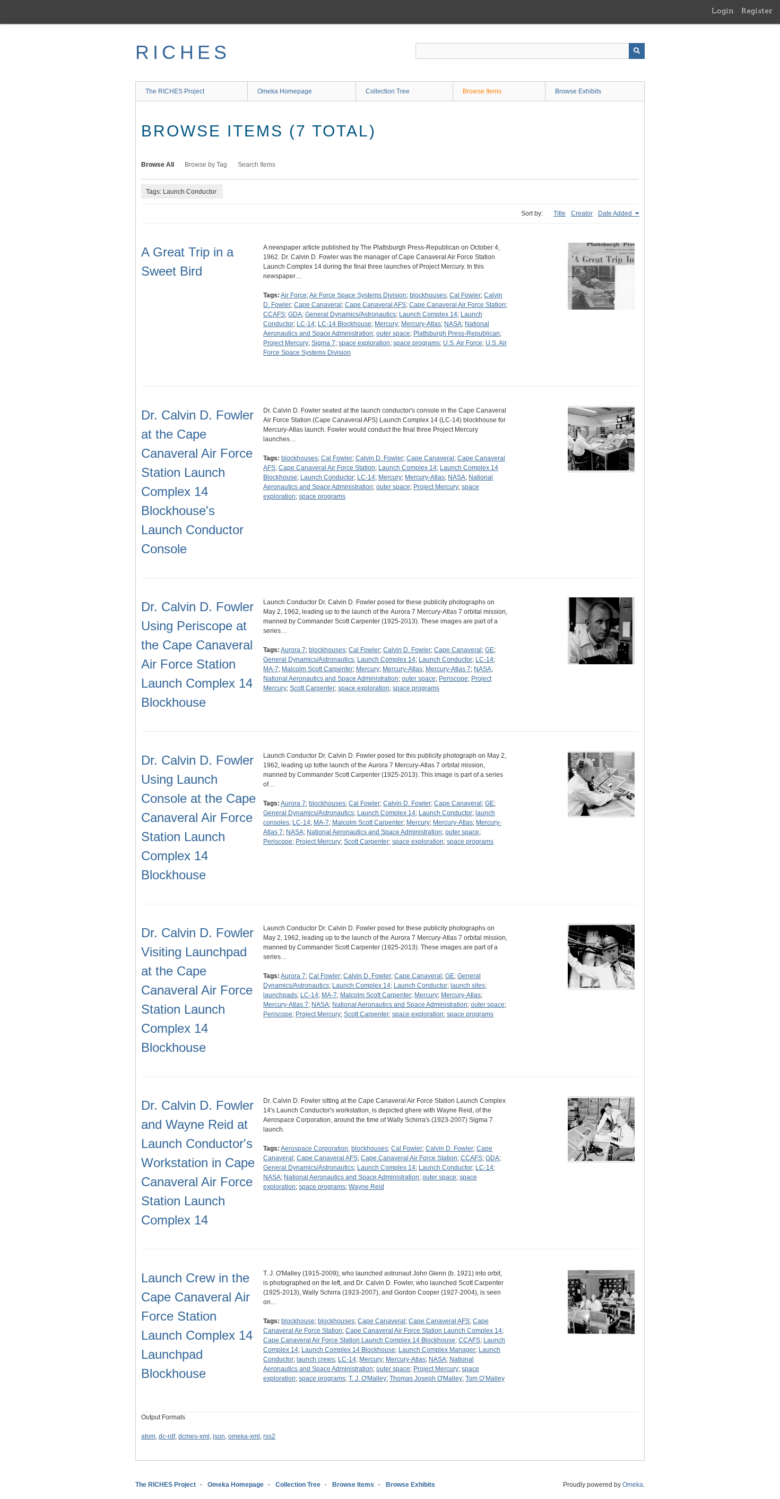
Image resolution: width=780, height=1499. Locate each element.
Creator (582, 213)
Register (757, 10)
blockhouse (298, 1321)
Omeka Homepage (284, 91)
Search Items (256, 164)
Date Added (616, 213)
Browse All (157, 164)
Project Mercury (285, 343)
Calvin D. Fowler (379, 458)
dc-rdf (167, 1436)
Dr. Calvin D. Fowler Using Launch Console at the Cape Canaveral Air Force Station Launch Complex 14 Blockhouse (198, 817)
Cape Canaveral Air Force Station (457, 305)
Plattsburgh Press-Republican (456, 333)
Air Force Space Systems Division (357, 295)
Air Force (294, 295)
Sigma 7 (323, 343)
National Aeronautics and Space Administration (330, 678)
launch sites (467, 985)
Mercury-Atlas (421, 324)
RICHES (182, 52)
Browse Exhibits (578, 91)
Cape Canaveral (318, 305)
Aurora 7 (293, 650)
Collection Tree (388, 91)
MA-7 (271, 669)
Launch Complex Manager (436, 1350)
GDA (295, 314)
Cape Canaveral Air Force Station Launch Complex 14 (423, 1330)
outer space (393, 333)
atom (148, 1436)
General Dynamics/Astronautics (350, 314)
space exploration (364, 343)
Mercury (386, 324)
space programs (416, 343)
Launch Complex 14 (428, 314)
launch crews (316, 1359)
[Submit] (637, 51)
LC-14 (306, 324)
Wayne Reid (366, 1186)
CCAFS (274, 314)
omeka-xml (244, 1436)
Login (723, 10)
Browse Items (482, 91)
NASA (453, 324)
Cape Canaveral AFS (375, 305)
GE (489, 650)
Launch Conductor (327, 477)
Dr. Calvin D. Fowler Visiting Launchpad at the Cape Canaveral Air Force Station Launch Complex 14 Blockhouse (197, 990)
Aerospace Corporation (314, 1148)
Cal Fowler (465, 295)
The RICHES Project (174, 91)
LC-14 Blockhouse (344, 324)
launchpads (280, 995)
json (219, 1436)
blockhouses (428, 295)
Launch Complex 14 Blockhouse (348, 1350)
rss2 (269, 1436)
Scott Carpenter (312, 688)
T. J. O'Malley (367, 1378)
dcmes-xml (194, 1436)
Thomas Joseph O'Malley (425, 1378)
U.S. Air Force (462, 343)
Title (559, 213)
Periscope (453, 678)
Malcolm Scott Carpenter (317, 669)
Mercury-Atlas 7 (448, 669)
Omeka (632, 1484)
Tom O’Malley (485, 1378)
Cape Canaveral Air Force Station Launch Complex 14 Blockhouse (359, 1340)
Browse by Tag (206, 164)
